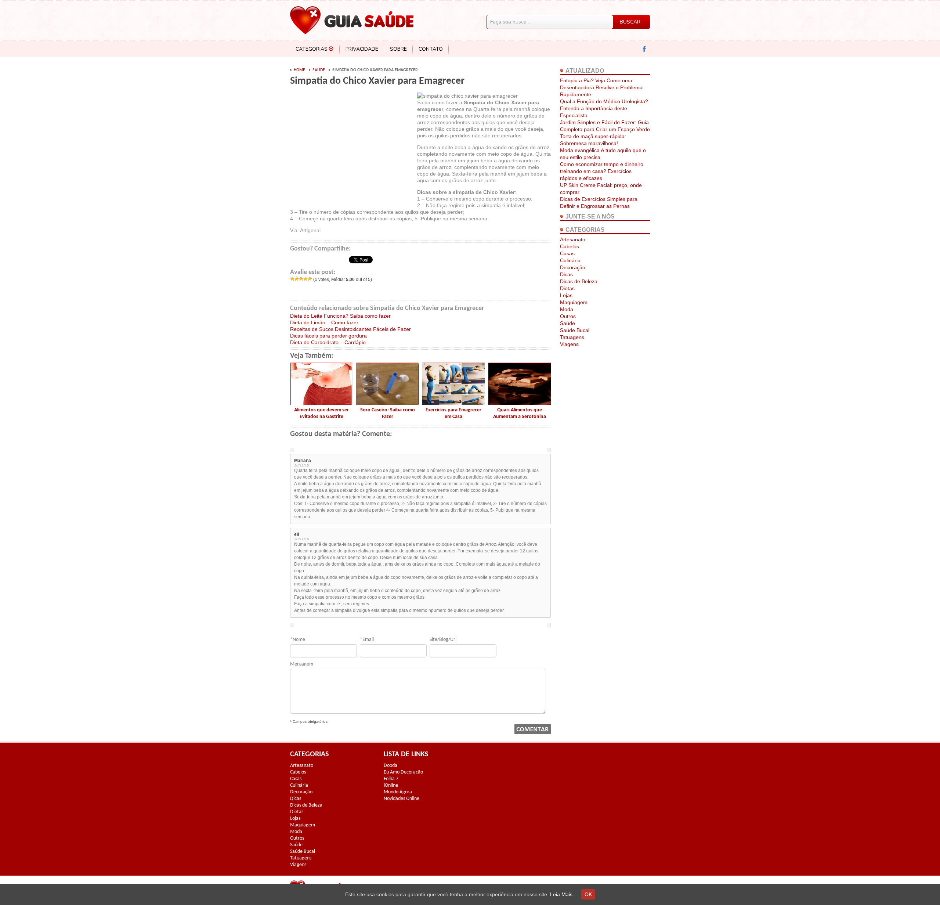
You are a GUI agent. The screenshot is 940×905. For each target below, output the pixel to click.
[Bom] (305, 279)
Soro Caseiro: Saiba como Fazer (387, 413)
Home (299, 70)
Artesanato (572, 239)
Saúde (318, 70)
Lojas (566, 295)
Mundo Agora (398, 792)
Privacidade (362, 49)
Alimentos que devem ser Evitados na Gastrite (321, 413)
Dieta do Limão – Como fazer (324, 322)
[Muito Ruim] (292, 279)
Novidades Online (401, 798)
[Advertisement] (351, 147)
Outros (568, 316)
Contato (431, 49)
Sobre (398, 49)
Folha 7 (391, 779)
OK (588, 894)
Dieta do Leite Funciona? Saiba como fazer (340, 316)
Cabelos (569, 246)
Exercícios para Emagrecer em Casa (453, 413)
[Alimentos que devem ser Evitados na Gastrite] (321, 403)
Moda (566, 309)
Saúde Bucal (574, 330)
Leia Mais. (562, 894)
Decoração (572, 267)
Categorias (312, 49)
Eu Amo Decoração (403, 772)
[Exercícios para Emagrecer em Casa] (453, 403)
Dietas (567, 288)
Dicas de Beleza (578, 281)
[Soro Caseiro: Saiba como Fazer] (387, 403)
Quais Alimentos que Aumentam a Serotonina (519, 413)
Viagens (569, 344)
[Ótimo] (310, 279)
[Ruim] (296, 279)
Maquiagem (574, 302)
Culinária (570, 260)
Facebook (644, 49)
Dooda (390, 765)
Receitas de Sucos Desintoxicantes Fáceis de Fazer (350, 329)
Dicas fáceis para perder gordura (328, 336)
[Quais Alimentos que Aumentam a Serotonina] (519, 403)
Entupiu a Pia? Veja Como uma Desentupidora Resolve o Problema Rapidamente (601, 87)
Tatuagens (572, 337)
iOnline (391, 785)
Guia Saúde (351, 20)
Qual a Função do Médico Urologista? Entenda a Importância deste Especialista (604, 108)
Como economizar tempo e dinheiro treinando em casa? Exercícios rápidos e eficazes (601, 171)
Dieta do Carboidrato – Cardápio (328, 342)
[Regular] (301, 279)
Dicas (566, 274)
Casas (567, 253)
